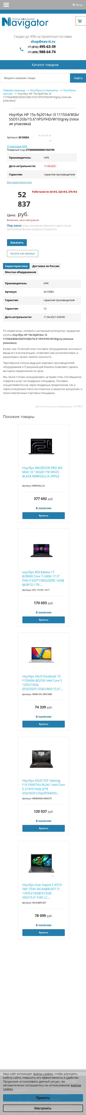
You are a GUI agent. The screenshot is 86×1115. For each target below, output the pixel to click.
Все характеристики (19, 182)
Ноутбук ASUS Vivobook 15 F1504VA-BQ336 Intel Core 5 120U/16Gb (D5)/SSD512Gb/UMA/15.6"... (42, 682)
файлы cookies (43, 1074)
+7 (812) (42, 47)
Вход (79, 5)
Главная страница (14, 90)
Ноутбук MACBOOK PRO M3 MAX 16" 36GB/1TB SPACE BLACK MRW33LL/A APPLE (42, 472)
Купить (43, 515)
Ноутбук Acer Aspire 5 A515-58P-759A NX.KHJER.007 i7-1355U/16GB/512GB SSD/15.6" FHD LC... (42, 891)
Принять (43, 1098)
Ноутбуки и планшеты (44, 90)
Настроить (43, 1108)
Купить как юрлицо (22, 253)
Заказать (17, 242)
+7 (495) (42, 52)
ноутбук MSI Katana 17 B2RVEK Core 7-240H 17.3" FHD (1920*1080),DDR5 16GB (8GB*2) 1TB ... (43, 578)
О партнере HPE (17, 146)
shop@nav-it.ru (43, 41)
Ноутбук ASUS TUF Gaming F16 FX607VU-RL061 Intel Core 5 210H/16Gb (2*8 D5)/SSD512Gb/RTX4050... (43, 786)
